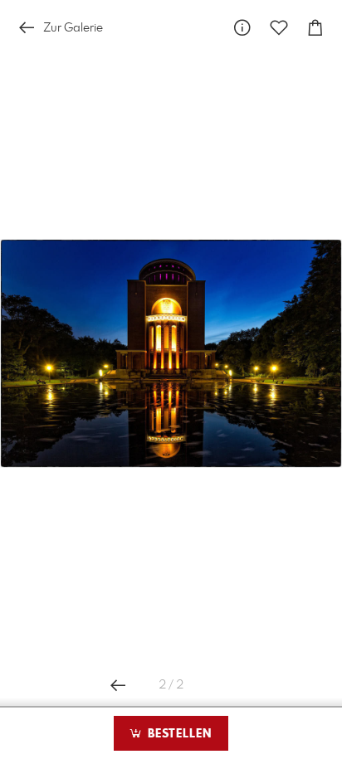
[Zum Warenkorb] (315, 28)
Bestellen (178, 734)
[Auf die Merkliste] (279, 28)
